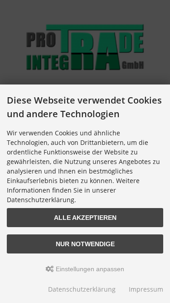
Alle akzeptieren (85, 217)
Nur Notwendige (85, 244)
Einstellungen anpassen (89, 269)
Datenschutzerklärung (82, 289)
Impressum (146, 289)
